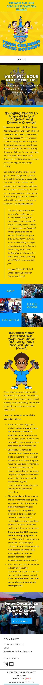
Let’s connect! (26, 203)
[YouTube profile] (11, 664)
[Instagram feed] (6, 664)
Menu (22, 59)
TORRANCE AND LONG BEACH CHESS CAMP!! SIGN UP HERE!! (21, 6)
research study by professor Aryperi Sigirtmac (22, 507)
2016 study (17, 539)
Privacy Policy (26, 682)
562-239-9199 (16, 644)
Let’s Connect (21, 621)
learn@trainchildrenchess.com (18, 651)
